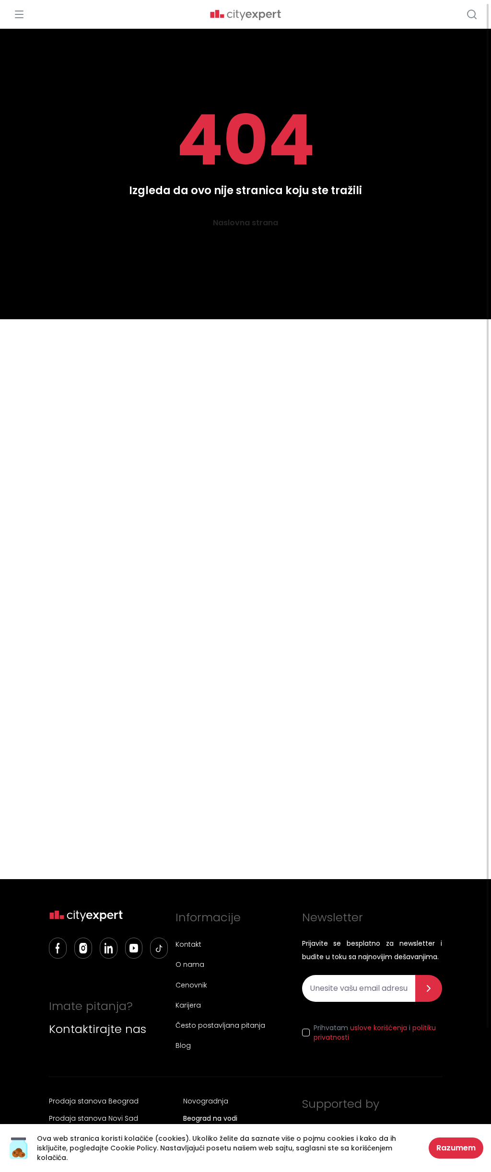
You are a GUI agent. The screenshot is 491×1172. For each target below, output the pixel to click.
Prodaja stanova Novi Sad (93, 1118)
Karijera (188, 1005)
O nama (189, 964)
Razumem (456, 1147)
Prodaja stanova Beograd (94, 1101)
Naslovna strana (245, 222)
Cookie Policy (133, 1148)
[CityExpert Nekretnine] (245, 15)
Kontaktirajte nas (97, 1029)
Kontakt (188, 944)
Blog (183, 1045)
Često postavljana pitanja (220, 1025)
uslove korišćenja (378, 1028)
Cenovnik (191, 985)
